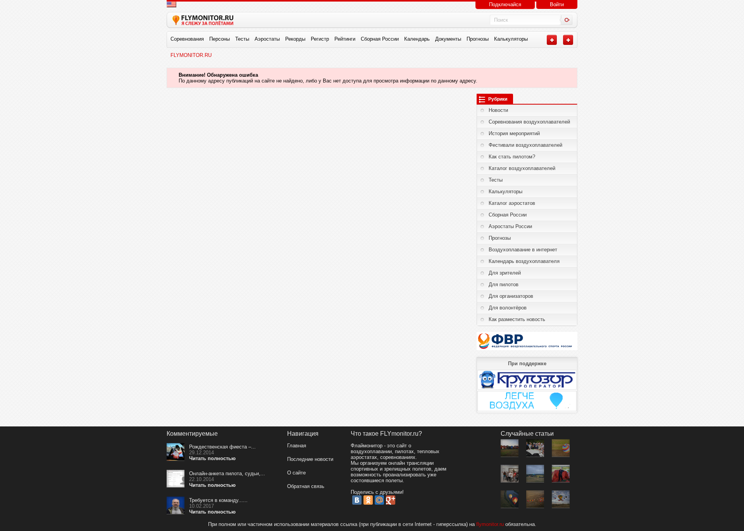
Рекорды (295, 39)
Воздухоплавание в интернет (523, 250)
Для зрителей (505, 273)
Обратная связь (305, 486)
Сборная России (380, 39)
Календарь (417, 39)
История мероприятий (514, 133)
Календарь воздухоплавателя (524, 261)
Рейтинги (344, 39)
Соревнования (187, 39)
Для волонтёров (508, 308)
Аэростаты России (510, 226)
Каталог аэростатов (512, 203)
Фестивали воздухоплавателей (525, 145)
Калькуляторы (511, 39)
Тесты (242, 39)
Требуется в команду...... (218, 500)
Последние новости (310, 459)
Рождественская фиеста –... (222, 447)
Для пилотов (503, 284)
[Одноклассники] (368, 500)
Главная (296, 446)
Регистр (320, 39)
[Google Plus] (390, 500)
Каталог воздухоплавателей (522, 168)
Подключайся (505, 4)
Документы (448, 39)
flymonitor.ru (490, 524)
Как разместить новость (517, 319)
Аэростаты (267, 39)
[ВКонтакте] (357, 500)
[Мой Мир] (379, 500)
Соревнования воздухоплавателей (529, 122)
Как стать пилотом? (512, 157)
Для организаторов (511, 296)
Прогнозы (478, 39)
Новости (498, 110)
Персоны (219, 39)
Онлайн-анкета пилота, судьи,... (227, 473)
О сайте (296, 473)
